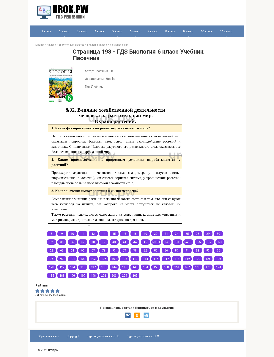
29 (208, 234)
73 (114, 250)
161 (176, 267)
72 (103, 250)
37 (82, 242)
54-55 (188, 242)
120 (197, 259)
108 (124, 259)
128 (51, 267)
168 (197, 267)
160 (166, 267)
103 (93, 259)
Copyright (73, 336)
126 (218, 259)
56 (199, 242)
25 (187, 234)
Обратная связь (48, 336)
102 (82, 259)
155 (155, 267)
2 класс (64, 31)
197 (82, 275)
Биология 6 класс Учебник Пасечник (107, 44)
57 (209, 242)
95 (218, 250)
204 (124, 275)
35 (62, 242)
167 (187, 267)
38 (93, 242)
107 (114, 259)
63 (62, 250)
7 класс (153, 31)
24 (176, 234)
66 (82, 250)
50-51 (156, 242)
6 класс (135, 31)
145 (124, 267)
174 (218, 267)
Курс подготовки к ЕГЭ (143, 336)
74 (124, 250)
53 (177, 242)
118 (176, 259)
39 (103, 242)
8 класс (170, 31)
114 (145, 259)
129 (61, 267)
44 (135, 242)
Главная (39, 44)
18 (135, 234)
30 (218, 234)
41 (124, 242)
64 (72, 250)
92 (197, 250)
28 (197, 234)
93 (208, 250)
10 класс (207, 31)
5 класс (117, 31)
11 (82, 234)
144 (114, 267)
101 (72, 259)
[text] (58, 291)
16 (124, 234)
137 (93, 267)
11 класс (226, 31)
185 (51, 275)
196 (72, 275)
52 (167, 242)
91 (187, 250)
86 (166, 250)
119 (187, 259)
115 (155, 259)
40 (114, 242)
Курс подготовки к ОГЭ (103, 336)
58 (220, 242)
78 (135, 250)
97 (62, 259)
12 (93, 234)
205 (135, 275)
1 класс (46, 31)
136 (82, 267)
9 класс (188, 31)
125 (208, 259)
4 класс (100, 31)
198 (93, 275)
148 (135, 267)
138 (103, 267)
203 (114, 275)
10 (72, 234)
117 (166, 259)
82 (145, 250)
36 (72, 242)
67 (93, 250)
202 (103, 275)
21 (166, 234)
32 (51, 242)
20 (156, 234)
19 (145, 234)
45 (145, 242)
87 (176, 250)
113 (135, 259)
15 (114, 234)
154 (145, 267)
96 (51, 259)
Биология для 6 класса (71, 44)
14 (103, 234)
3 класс (82, 31)
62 (51, 250)
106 (103, 259)
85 (156, 250)
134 (72, 267)
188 (61, 275)
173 (208, 267)
